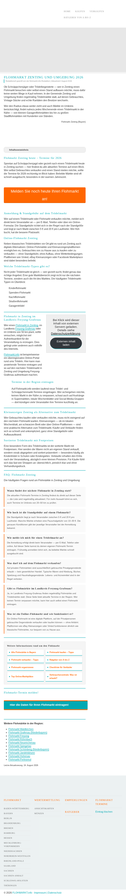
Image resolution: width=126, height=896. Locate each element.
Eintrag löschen (103, 811)
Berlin (8, 818)
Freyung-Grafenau (25, 328)
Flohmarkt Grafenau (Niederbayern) (27, 732)
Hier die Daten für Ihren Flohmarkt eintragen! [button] (39, 704)
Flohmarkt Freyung (18, 736)
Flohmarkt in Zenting (27, 325)
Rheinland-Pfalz (14, 861)
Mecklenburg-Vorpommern (13, 844)
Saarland (10, 866)
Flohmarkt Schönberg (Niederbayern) (28, 749)
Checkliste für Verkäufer (60, 667)
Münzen (39, 813)
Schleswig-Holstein (16, 880)
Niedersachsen (13, 851)
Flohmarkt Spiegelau (19, 746)
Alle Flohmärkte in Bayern (23, 652)
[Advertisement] (63, 50)
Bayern (8, 813)
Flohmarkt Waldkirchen (20, 729)
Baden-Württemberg (16, 808)
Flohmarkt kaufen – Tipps (61, 652)
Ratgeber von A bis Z (77, 17)
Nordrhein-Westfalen (17, 856)
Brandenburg (12, 823)
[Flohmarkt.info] (31, 14)
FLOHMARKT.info (22, 892)
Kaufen (80, 11)
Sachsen (9, 871)
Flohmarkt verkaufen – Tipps (24, 660)
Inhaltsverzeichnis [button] (18, 150)
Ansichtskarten (44, 808)
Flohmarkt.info (11, 354)
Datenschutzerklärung (65, 333)
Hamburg (9, 833)
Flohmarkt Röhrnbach (20, 739)
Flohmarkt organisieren (22, 667)
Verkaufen (97, 11)
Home (67, 11)
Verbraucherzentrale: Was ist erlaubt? (63, 676)
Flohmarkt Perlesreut (19, 759)
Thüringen (10, 885)
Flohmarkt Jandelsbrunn (21, 752)
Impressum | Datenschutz (48, 892)
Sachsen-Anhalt (13, 876)
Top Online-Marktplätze (22, 676)
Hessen (8, 838)
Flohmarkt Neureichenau (21, 742)
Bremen (8, 828)
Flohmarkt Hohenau (19, 756)
